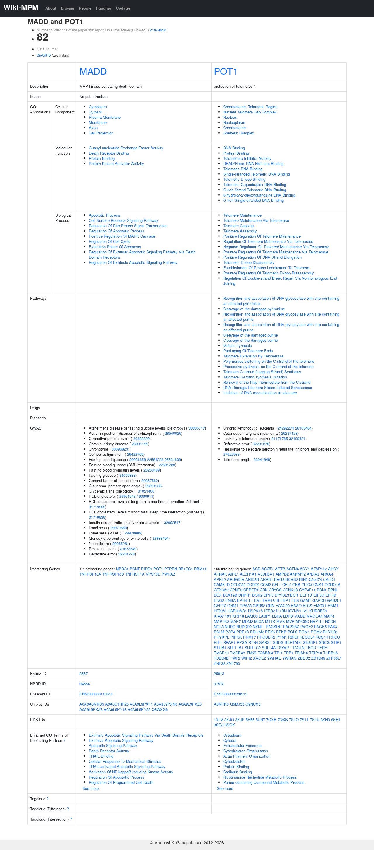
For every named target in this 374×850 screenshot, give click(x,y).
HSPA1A (255, 611)
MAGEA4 (315, 616)
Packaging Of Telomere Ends (248, 350)
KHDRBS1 (318, 611)
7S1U (314, 719)
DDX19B (230, 595)
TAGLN (298, 647)
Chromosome (234, 127)
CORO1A (332, 584)
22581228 (155, 459)
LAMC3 (251, 616)
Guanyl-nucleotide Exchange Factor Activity (126, 147)
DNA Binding (234, 147)
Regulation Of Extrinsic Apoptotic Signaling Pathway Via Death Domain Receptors (142, 254)
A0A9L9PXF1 (141, 704)
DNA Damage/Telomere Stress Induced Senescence (267, 387)
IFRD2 (269, 611)
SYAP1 (285, 647)
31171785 (279, 438)
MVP (290, 621)
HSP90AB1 (237, 611)
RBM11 (200, 569)
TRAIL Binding (101, 756)
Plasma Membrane (105, 117)
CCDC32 (238, 584)
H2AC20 (283, 605)
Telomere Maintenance (242, 215)
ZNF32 (219, 663)
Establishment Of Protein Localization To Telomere (266, 267)
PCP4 (230, 632)
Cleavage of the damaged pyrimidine (254, 308)
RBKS (293, 637)
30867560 (149, 480)
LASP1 (265, 616)
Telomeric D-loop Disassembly (249, 262)
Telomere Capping (238, 225)
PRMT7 (249, 637)
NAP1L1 (317, 621)
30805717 (196, 428)
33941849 (262, 459)
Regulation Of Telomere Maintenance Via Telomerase (268, 241)
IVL (305, 611)
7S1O (294, 719)
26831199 (140, 443)
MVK (280, 621)
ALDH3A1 (266, 574)
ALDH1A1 (248, 574)
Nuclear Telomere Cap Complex (250, 112)
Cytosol (95, 112)
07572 (219, 683)
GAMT (305, 600)
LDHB (288, 616)
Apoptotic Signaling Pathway (113, 745)
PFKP (281, 632)
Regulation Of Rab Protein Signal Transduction (128, 225)
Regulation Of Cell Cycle (109, 241)
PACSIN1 (274, 626)
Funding (103, 8)
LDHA (277, 616)
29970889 (118, 527)
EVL (258, 600)
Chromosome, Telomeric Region (250, 106)
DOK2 (257, 595)
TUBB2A (330, 653)
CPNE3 (236, 590)
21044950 (158, 29)
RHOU (334, 637)
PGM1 (304, 632)
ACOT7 (268, 569)
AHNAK (220, 574)
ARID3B (252, 579)
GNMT (232, 605)
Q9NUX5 (252, 704)
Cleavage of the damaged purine (250, 335)
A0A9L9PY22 (139, 709)
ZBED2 (304, 658)
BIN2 (303, 579)
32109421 (297, 438)
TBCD (311, 647)
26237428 (289, 433)
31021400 (146, 491)
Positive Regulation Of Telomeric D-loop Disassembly (268, 273)
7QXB (271, 719)
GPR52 (259, 605)
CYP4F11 (307, 590)
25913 (219, 673)
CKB (296, 584)
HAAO (296, 605)
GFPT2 (220, 605)
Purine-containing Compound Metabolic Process (263, 782)
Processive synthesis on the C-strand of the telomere (268, 366)
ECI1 (294, 595)
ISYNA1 (294, 611)
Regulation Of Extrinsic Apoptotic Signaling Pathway (133, 262)
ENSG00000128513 (230, 694)
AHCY (333, 569)
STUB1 (220, 647)
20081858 (137, 459)
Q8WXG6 (160, 709)
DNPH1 (244, 595)
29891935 (153, 485)
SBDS (278, 642)
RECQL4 (306, 637)
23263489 (151, 470)
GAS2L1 (334, 600)
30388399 (141, 438)
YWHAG (289, 658)
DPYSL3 (282, 595)
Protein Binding (102, 158)
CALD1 (329, 579)
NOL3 (219, 626)
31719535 (97, 506)
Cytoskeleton (234, 761)
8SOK (230, 725)
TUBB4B (221, 658)
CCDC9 (253, 584)
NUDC (230, 626)
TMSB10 (221, 653)
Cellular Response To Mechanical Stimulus (125, 761)
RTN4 (253, 642)
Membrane (98, 122)
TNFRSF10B (113, 574)
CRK (264, 590)
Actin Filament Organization (246, 756)
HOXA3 (220, 611)
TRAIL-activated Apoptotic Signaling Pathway (127, 766)
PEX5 (270, 632)
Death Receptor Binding (109, 153)
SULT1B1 (235, 647)
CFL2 (286, 584)
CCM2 (265, 584)
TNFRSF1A (135, 574)
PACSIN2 (291, 626)
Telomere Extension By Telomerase (253, 356)
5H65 (250, 719)
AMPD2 (282, 574)
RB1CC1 (185, 569)
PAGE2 (306, 626)
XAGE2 (259, 658)
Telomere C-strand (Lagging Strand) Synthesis (262, 371)
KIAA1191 (222, 616)
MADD (93, 70)
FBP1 (285, 600)
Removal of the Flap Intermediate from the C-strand (266, 382)
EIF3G (318, 595)
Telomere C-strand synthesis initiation (255, 377)
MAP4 (329, 616)
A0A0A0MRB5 (91, 704)
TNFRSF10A (90, 574)
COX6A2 (221, 590)
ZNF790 (233, 663)
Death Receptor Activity (109, 750)
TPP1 (288, 653)
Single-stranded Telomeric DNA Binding (256, 174)
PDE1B (242, 632)
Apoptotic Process (104, 215)
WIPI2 (246, 658)
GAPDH (319, 600)
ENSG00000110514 (96, 694)
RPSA (242, 642)
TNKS (252, 653)
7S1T (304, 719)
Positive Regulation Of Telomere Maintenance (262, 236)
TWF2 (235, 658)
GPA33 (246, 605)
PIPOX (236, 637)
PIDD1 (146, 569)
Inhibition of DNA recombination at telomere (260, 392)
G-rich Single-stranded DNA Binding (253, 200)
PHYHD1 (330, 632)
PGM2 (316, 632)
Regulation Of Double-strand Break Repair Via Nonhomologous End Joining (280, 280)
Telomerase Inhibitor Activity (247, 158)
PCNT (135, 569)
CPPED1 (251, 590)
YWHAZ (168, 574)
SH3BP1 (310, 642)
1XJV (218, 719)
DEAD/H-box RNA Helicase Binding (253, 163)
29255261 (120, 543)
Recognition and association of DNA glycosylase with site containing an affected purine (281, 316)
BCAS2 (291, 579)
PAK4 (332, 626)
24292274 (286, 428)
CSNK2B (290, 590)
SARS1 (265, 642)
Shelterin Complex (238, 133)
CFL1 (276, 584)
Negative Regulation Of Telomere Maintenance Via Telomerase (276, 246)
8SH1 (335, 719)
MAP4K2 (221, 621)
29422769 (135, 454)
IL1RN (281, 611)
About (50, 8)
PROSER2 (266, 637)
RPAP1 (229, 642)
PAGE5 (320, 626)
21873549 (128, 548)
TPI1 (278, 653)
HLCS (307, 605)
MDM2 (247, 621)
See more (90, 788)
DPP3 (268, 595)
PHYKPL (221, 637)
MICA (259, 621)
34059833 (127, 475)
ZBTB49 (318, 658)
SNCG (324, 642)
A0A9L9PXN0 (165, 704)
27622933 (231, 454)
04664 (84, 683)
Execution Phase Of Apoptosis (115, 246)
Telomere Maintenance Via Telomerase (256, 220)
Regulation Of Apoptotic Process (116, 231)
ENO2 (219, 600)
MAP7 (235, 621)
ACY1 (305, 569)
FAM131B (271, 600)
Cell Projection (101, 133)
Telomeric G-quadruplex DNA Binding (254, 184)
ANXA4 (327, 574)
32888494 (160, 538)
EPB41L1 (245, 600)
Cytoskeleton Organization (245, 750)
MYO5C (302, 621)
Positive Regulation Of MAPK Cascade (122, 236)
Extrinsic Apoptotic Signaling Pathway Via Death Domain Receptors (146, 735)
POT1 (226, 70)
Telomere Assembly (240, 231)
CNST (318, 584)
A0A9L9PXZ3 (91, 709)
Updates (123, 8)
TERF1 (323, 647)
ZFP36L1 (334, 658)
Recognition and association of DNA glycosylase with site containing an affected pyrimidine (281, 300)
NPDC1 (122, 569)
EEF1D (306, 595)
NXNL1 (259, 626)
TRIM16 (301, 653)
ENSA (230, 600)
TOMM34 (265, 653)
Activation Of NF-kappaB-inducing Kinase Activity (131, 771)
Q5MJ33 (237, 704)
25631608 (173, 459)
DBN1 (322, 590)
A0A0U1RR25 (117, 704)
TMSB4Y (237, 653)
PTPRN (170, 569)
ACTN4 (292, 569)
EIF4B (330, 595)
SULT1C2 (253, 647)
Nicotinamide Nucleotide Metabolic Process (260, 777)
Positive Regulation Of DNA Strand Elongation (262, 257)
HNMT (333, 605)
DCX (218, 595)
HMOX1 (320, 605)
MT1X (270, 621)
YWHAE (274, 658)
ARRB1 (266, 579)
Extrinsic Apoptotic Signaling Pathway (121, 740)
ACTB (280, 569)
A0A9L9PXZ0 (190, 704)
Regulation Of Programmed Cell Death (121, 782)
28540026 (173, 433)
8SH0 (325, 719)
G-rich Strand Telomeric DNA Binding (254, 189)
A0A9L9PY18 (115, 709)
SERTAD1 (293, 642)
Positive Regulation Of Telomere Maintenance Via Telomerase (275, 252)
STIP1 (336, 642)
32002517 (172, 522)
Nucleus (230, 117)
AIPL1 (233, 574)
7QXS (283, 719)
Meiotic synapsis (237, 345)
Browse (67, 8)
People (85, 8)
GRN (270, 605)
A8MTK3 (221, 704)
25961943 (127, 496)
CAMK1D (222, 584)
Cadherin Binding (237, 771)
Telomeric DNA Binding (242, 168)
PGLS (293, 632)
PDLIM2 (257, 632)
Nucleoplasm (234, 122)
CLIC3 (307, 584)
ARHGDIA (235, 579)
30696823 (120, 449)
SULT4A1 (270, 647)
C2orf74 (315, 579)
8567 (83, 673)
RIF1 (218, 642)
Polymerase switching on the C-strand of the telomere (268, 361)
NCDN (330, 621)
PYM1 (281, 637)
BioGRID (44, 54)
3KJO (229, 719)
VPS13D (153, 574)
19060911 (145, 496)
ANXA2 (313, 574)
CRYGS (275, 590)
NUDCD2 (244, 626)
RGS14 (322, 637)
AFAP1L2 (319, 569)
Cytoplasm (98, 106)
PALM (219, 632)
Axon (93, 127)
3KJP (240, 719)
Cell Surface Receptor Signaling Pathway (123, 220)
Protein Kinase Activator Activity (116, 163)
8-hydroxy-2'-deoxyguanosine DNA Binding (259, 195)
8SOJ (219, 725)
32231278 (126, 554)
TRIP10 (315, 653)
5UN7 (260, 719)
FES (295, 600)
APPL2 (220, 579)
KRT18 (238, 616)
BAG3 (279, 579)
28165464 (303, 428)
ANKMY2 (298, 574)
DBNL (333, 590)
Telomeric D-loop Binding (244, 179)
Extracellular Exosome (242, 745)
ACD (256, 569)
